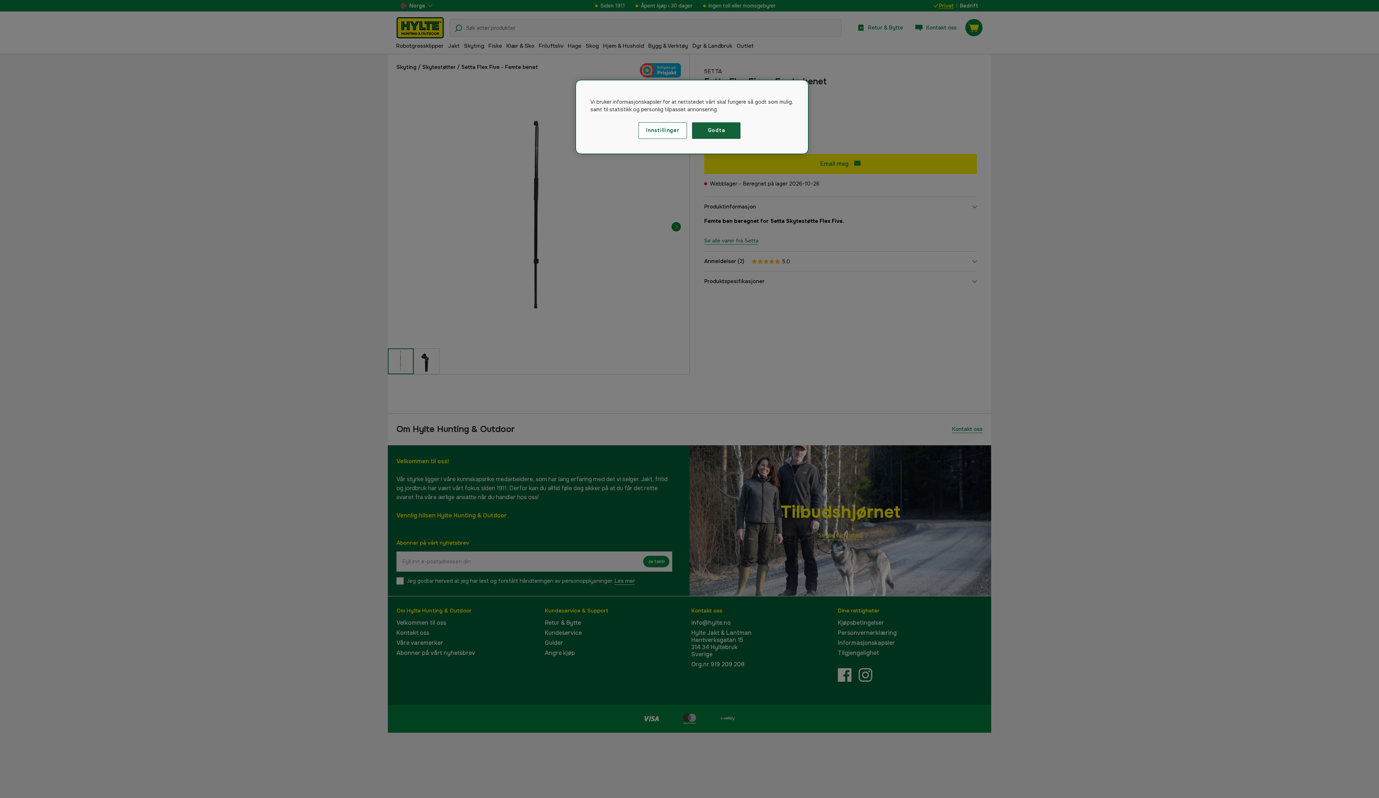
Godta (716, 130)
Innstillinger (662, 130)
